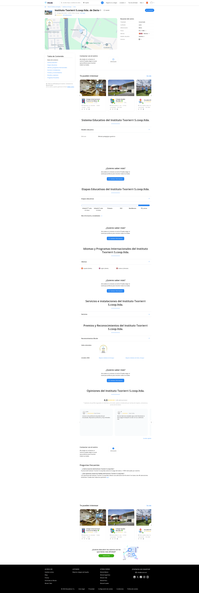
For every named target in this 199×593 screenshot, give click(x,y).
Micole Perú (103, 580)
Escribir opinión (147, 438)
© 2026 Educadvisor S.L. (68, 589)
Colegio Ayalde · (121, 100)
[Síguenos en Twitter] (138, 577)
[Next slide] (151, 95)
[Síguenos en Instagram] (144, 577)
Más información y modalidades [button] (90, 216)
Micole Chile (103, 578)
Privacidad (91, 589)
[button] (147, 3)
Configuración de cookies (105, 589)
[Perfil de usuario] (152, 2)
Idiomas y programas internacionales (57, 67)
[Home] (45, 6)
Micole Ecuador (104, 583)
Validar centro (70, 87)
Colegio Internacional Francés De (93, 100)
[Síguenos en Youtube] (148, 577)
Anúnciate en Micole (51, 580)
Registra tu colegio (111, 3)
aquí (107, 477)
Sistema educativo (52, 62)
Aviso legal (82, 589)
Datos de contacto (52, 60)
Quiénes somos (49, 572)
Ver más (149, 76)
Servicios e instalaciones (53, 70)
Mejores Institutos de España (54, 6)
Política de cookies (132, 589)
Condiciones (120, 589)
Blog (46, 575)
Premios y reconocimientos (54, 72)
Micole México (104, 572)
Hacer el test (106, 555)
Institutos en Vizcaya (66, 6)
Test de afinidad (132, 3)
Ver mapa (82, 13)
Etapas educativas (52, 65)
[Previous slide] (79, 95)
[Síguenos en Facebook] (141, 577)
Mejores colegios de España (80, 572)
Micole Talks (48, 583)
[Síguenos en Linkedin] (134, 577)
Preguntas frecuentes (53, 77)
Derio (74, 6)
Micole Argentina (105, 575)
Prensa (47, 578)
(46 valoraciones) (67, 15)
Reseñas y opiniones (52, 75)
